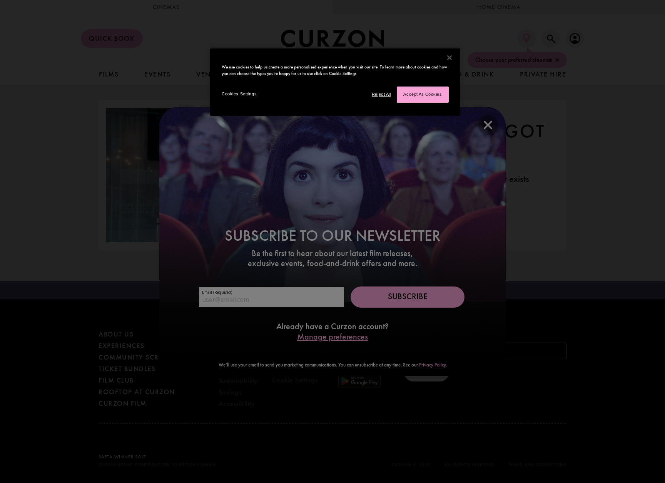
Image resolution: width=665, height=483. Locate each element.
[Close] (449, 57)
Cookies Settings (239, 94)
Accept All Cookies (422, 94)
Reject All (381, 94)
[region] (335, 82)
